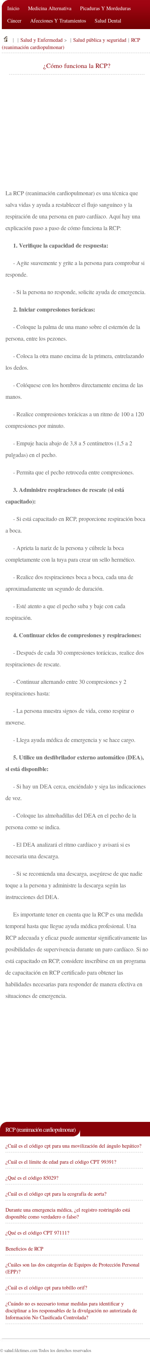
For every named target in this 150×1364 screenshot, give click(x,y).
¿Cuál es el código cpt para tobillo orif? (46, 1287)
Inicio (13, 8)
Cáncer (14, 20)
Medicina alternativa (49, 8)
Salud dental (108, 20)
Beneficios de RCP (24, 1248)
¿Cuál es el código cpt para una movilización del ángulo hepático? (73, 1145)
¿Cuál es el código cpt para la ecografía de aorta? (55, 1193)
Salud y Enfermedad (41, 39)
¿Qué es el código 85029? (31, 1177)
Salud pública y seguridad (99, 39)
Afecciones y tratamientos (58, 20)
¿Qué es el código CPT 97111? (37, 1232)
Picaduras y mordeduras (105, 8)
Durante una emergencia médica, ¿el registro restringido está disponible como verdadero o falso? (67, 1213)
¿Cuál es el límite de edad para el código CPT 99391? (60, 1161)
